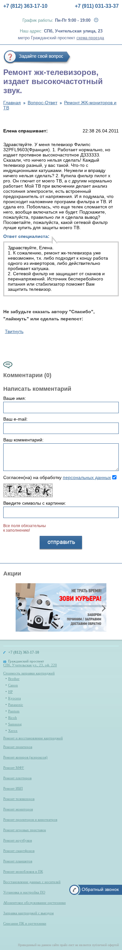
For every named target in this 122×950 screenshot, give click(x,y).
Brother (14, 679)
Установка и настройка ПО (24, 892)
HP (10, 692)
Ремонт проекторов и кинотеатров (30, 819)
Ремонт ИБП (13, 788)
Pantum (14, 711)
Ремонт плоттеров (17, 778)
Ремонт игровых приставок (24, 830)
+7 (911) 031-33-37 (97, 6)
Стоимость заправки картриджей (29, 673)
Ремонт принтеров (17, 747)
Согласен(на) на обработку (57, 477)
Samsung (15, 724)
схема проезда (90, 38)
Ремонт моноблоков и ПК (23, 871)
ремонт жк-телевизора (68, 252)
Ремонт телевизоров (18, 799)
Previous (18, 607)
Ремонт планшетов (17, 861)
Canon (13, 685)
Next (103, 607)
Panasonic (15, 705)
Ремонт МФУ (13, 768)
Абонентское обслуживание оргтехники (34, 903)
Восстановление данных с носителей (32, 882)
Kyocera (14, 698)
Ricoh (12, 718)
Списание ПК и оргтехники (24, 923)
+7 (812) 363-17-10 (25, 6)
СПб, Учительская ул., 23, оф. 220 (30, 665)
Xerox (13, 731)
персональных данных (87, 477)
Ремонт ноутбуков (17, 840)
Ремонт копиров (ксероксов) (25, 757)
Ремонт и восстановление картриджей (33, 738)
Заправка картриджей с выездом (28, 913)
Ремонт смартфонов (18, 851)
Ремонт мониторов (18, 809)
